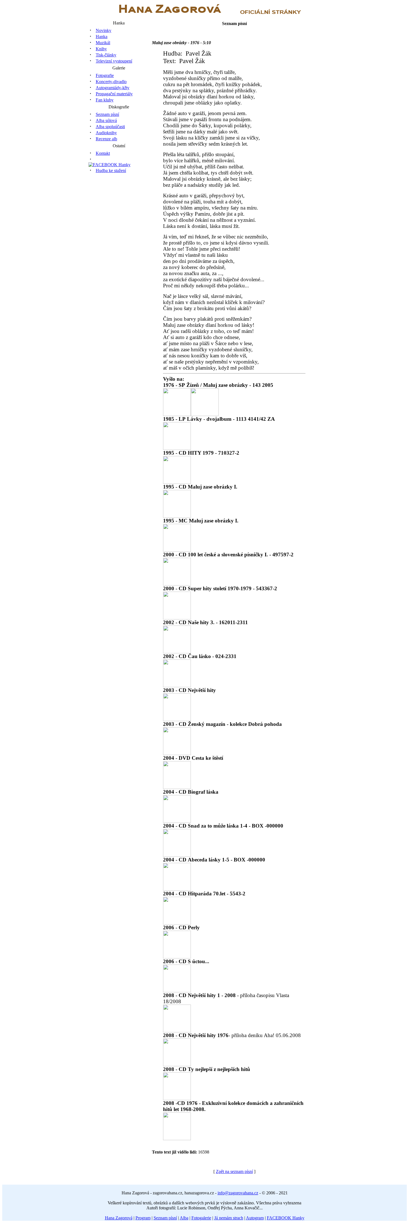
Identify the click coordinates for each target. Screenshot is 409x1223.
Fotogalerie (201, 1217)
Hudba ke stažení (111, 170)
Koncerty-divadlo (111, 81)
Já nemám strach (228, 1217)
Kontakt (103, 153)
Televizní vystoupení (114, 61)
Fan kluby (105, 100)
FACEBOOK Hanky (285, 1217)
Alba (184, 1217)
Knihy (101, 48)
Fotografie (105, 75)
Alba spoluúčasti (110, 126)
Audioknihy (106, 132)
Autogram (255, 1217)
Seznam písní (107, 114)
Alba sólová (106, 120)
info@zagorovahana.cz (238, 1192)
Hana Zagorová (118, 1217)
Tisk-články (106, 55)
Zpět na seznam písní (234, 1171)
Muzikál (103, 42)
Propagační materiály (114, 93)
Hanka (101, 36)
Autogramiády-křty (112, 87)
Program (143, 1217)
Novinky (103, 30)
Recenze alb (106, 138)
